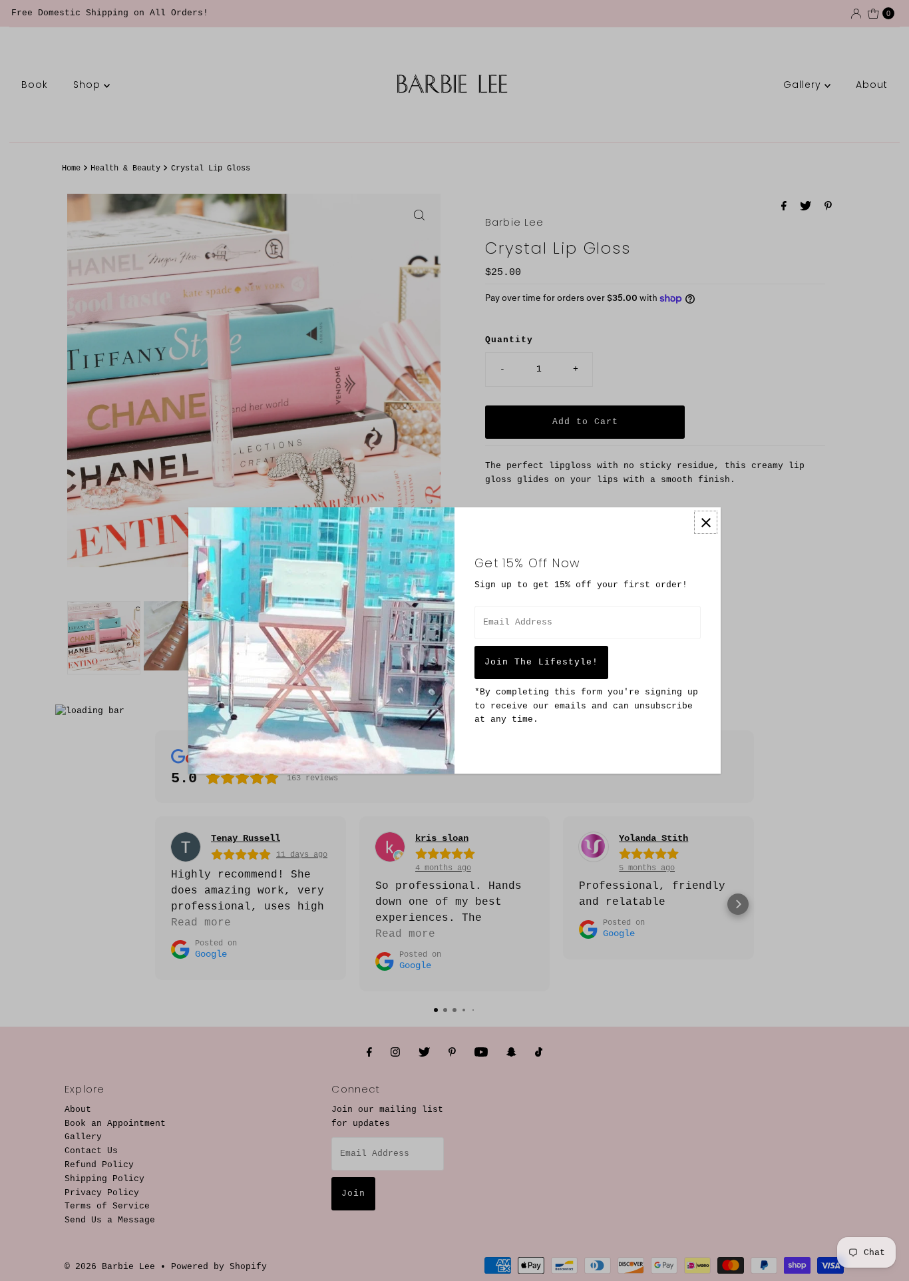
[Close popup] (705, 522)
